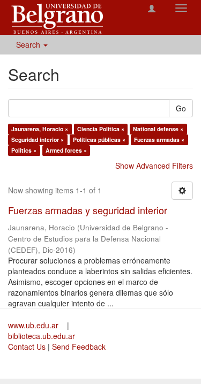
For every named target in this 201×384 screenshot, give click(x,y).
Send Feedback (79, 346)
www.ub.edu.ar (34, 325)
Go (181, 108)
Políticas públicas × (99, 139)
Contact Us (27, 346)
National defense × (158, 129)
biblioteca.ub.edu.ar (41, 335)
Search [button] (29, 44)
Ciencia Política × (100, 129)
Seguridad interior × (37, 139)
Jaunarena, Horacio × (39, 129)
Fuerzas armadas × (159, 139)
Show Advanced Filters (154, 165)
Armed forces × (66, 150)
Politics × (23, 150)
